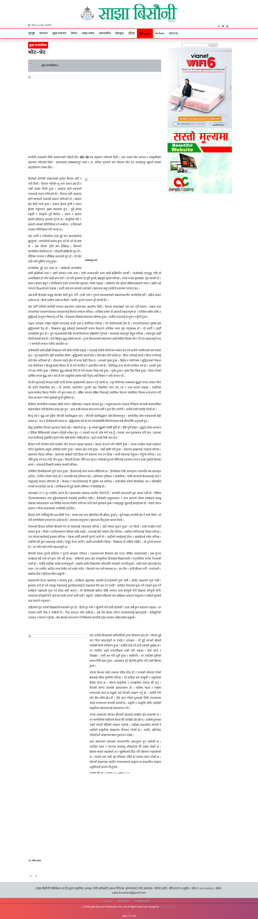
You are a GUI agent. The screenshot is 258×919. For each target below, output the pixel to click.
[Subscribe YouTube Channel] (228, 25)
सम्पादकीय (105, 33)
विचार (74, 33)
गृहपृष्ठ (31, 33)
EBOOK (173, 33)
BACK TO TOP (129, 916)
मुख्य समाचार (59, 33)
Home (108, 901)
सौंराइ (131, 33)
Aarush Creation (167, 907)
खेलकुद (119, 33)
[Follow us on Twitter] (224, 25)
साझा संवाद (88, 33)
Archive (159, 33)
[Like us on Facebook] (220, 25)
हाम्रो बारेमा (123, 901)
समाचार (43, 33)
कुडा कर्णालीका (49, 65)
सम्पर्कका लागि (142, 901)
